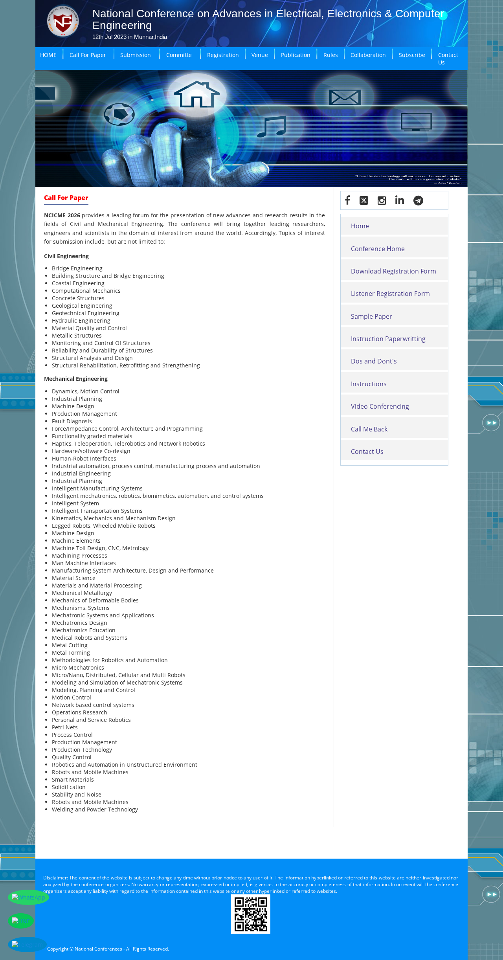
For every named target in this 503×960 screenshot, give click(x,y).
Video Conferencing (380, 406)
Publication (295, 55)
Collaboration (368, 55)
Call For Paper (88, 55)
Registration (223, 55)
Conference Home (378, 248)
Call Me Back (369, 429)
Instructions (369, 384)
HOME (48, 55)
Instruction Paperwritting (388, 338)
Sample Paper (371, 316)
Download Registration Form (393, 271)
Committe (179, 55)
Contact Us (448, 58)
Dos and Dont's (374, 361)
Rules (330, 55)
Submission (135, 55)
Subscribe (412, 55)
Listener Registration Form (390, 293)
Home (360, 226)
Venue (260, 55)
